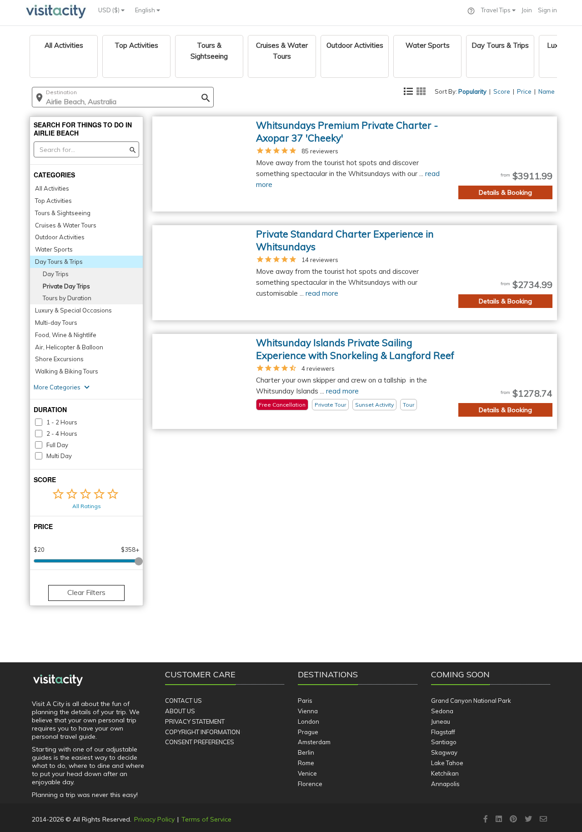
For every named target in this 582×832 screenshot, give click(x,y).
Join (527, 10)
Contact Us (183, 700)
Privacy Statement (195, 721)
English (145, 10)
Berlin (306, 752)
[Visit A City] (58, 680)
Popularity (472, 91)
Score (501, 91)
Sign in (547, 10)
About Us (180, 711)
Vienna (308, 711)
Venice (307, 773)
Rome (306, 762)
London (308, 721)
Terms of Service (206, 819)
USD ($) (109, 10)
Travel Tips (496, 10)
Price (524, 91)
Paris (305, 700)
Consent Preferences (199, 742)
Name (546, 91)
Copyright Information (202, 732)
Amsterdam (314, 742)
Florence (310, 783)
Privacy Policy (154, 819)
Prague (308, 732)
